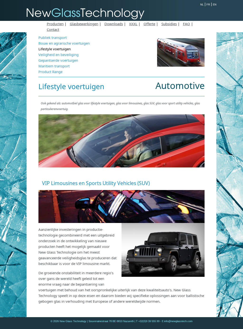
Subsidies (169, 23)
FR (208, 4)
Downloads (113, 23)
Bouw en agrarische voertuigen (64, 43)
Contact (53, 29)
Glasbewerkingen (84, 23)
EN (214, 4)
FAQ (186, 23)
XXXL (133, 23)
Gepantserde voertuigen (58, 60)
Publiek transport (52, 37)
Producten (55, 23)
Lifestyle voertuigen (54, 48)
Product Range (50, 71)
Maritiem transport (54, 66)
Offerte (149, 23)
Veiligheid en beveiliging (58, 54)
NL (202, 4)
